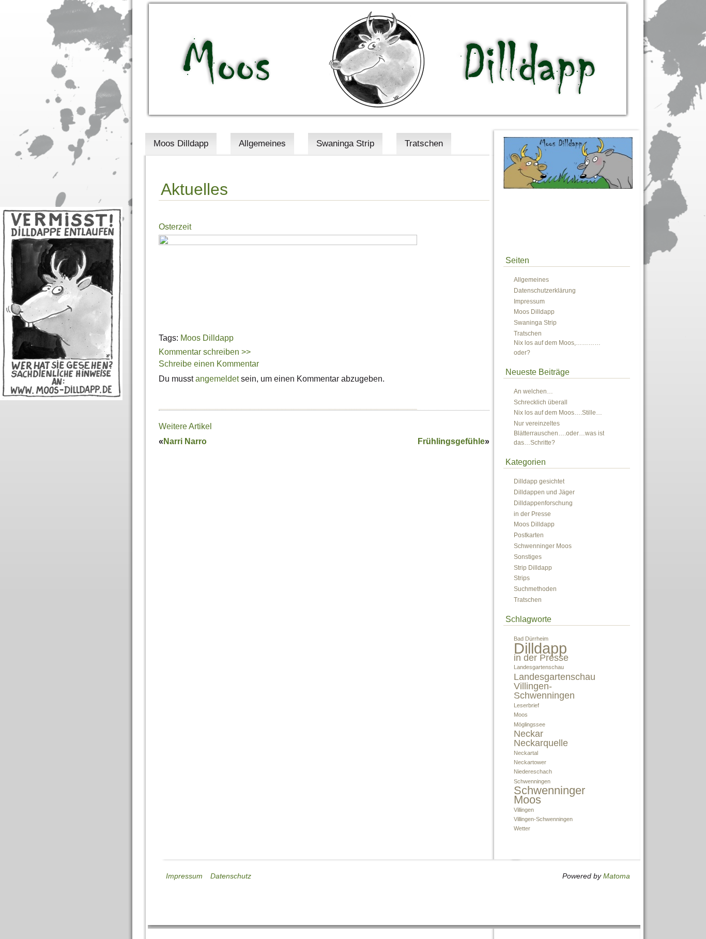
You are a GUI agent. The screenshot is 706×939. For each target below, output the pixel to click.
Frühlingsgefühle (451, 441)
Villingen (524, 810)
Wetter (522, 828)
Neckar (528, 733)
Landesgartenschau (539, 667)
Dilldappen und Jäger (544, 492)
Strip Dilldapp (533, 567)
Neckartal (526, 753)
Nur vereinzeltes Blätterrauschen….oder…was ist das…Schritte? (559, 433)
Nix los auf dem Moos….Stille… (558, 412)
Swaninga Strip (345, 143)
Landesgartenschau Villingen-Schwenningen (554, 686)
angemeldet (217, 378)
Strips (522, 578)
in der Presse (532, 514)
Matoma (616, 876)
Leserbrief (526, 705)
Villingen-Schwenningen (543, 819)
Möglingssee (529, 724)
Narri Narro (185, 441)
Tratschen (424, 143)
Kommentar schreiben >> (205, 351)
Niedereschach (533, 771)
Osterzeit (175, 226)
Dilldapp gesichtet (539, 481)
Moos (521, 714)
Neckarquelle (541, 743)
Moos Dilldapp (181, 143)
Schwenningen (532, 781)
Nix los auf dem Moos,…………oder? (557, 347)
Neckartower (530, 762)
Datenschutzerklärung (545, 290)
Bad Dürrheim (531, 638)
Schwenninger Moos (543, 546)
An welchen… (533, 391)
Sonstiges (528, 557)
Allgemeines (262, 143)
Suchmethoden (535, 589)
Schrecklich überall (540, 402)
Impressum (529, 301)
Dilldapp (540, 648)
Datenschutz (230, 876)
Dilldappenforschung (543, 503)
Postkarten (529, 535)
